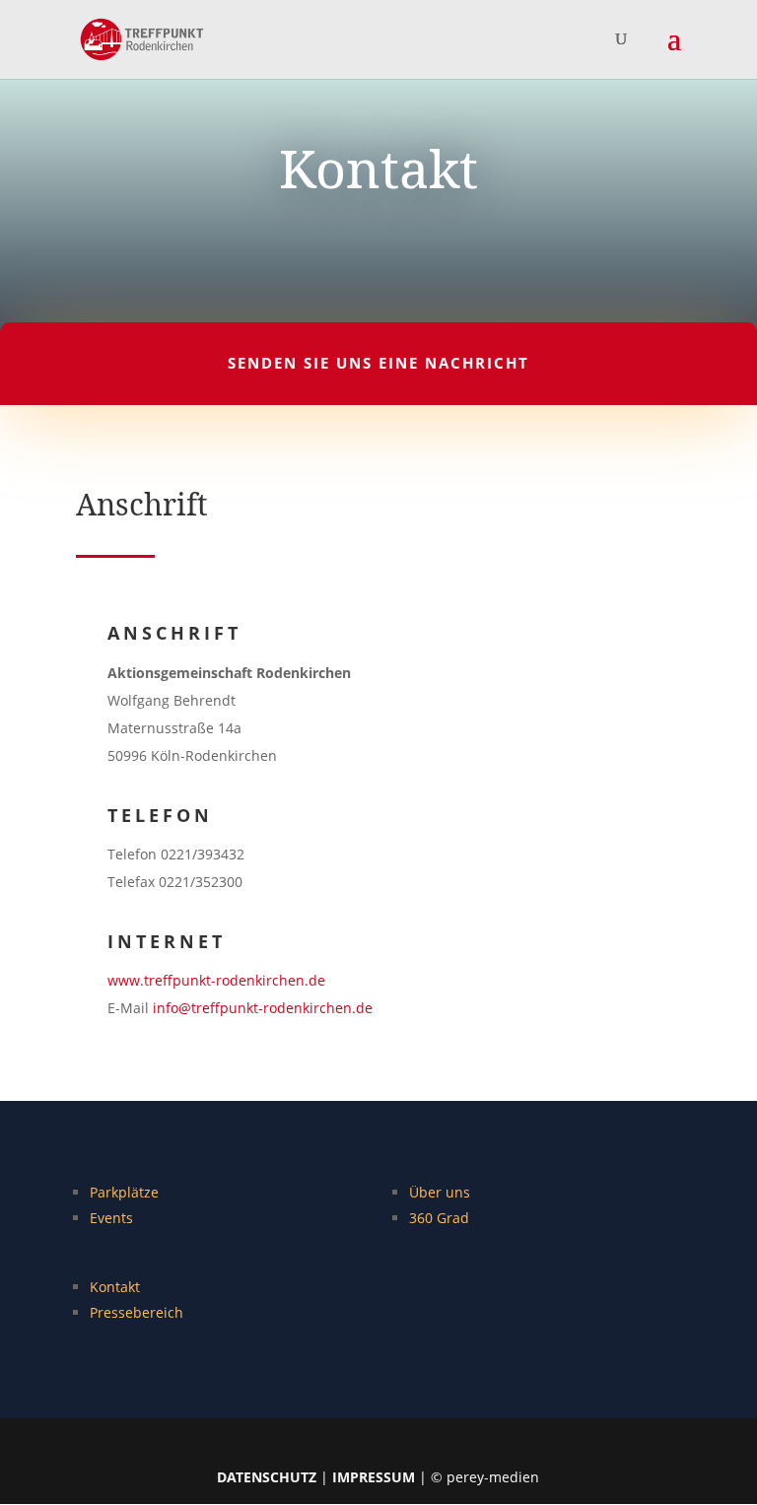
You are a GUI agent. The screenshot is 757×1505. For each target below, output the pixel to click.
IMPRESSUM (373, 1477)
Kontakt (115, 1286)
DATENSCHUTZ (266, 1477)
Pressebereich (136, 1312)
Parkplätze (124, 1192)
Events (111, 1217)
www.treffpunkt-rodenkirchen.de (216, 980)
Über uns (439, 1192)
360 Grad (439, 1217)
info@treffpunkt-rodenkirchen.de (263, 1007)
